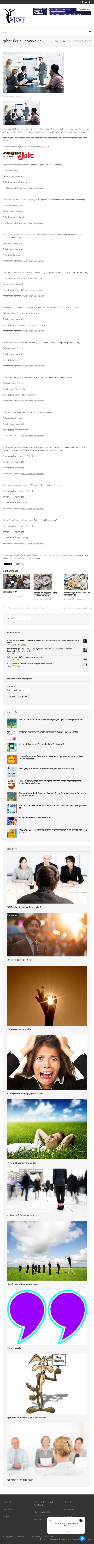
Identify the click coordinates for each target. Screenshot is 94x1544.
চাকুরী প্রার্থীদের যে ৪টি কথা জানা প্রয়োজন (20, 1480)
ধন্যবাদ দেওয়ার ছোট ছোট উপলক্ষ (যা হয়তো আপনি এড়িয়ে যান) (26, 1417)
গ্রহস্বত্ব (6, 1516)
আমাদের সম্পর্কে (7, 1502)
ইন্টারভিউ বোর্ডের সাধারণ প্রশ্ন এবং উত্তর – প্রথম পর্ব (24, 907)
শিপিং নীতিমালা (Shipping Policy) (45, 1519)
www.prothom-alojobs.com (32, 188)
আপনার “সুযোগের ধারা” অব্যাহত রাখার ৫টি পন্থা (76, 608)
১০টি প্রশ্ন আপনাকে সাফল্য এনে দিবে (19, 1029)
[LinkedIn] (90, 3)
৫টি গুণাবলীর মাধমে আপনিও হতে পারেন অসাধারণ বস (23, 1284)
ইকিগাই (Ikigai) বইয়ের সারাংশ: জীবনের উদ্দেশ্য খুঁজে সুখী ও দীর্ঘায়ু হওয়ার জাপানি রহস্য (46, 768)
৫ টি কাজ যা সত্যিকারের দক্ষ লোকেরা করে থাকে (21, 1163)
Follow (22, 564)
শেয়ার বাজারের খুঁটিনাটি (10, 592)
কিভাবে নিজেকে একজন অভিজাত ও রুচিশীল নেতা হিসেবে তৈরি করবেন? (25, 608)
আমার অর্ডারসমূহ (69, 1509)
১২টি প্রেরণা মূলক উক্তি (14, 1348)
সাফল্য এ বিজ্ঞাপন (8, 1509)
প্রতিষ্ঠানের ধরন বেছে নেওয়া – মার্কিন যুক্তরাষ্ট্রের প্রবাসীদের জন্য (45, 594)
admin (18, 96)
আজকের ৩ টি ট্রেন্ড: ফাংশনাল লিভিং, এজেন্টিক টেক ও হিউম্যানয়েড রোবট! (41, 744)
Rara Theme (66, 1539)
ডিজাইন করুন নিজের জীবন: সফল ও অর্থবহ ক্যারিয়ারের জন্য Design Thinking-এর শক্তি (48, 732)
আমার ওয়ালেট (68, 1516)
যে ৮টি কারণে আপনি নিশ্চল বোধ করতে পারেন (20, 1215)
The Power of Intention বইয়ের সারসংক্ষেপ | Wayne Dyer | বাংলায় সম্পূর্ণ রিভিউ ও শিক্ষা (51, 720)
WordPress (86, 1539)
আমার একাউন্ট (68, 1502)
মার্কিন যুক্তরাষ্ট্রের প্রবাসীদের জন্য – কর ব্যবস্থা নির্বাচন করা (77, 594)
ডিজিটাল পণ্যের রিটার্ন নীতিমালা (43, 1512)
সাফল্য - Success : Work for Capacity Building (35, 1537)
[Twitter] (86, 3)
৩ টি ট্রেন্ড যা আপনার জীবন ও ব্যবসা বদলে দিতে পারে (35, 817)
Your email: (11, 687)
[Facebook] (82, 3)
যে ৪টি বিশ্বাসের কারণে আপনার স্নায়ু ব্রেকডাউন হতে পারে (25, 1093)
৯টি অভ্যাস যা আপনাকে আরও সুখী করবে (19, 960)
